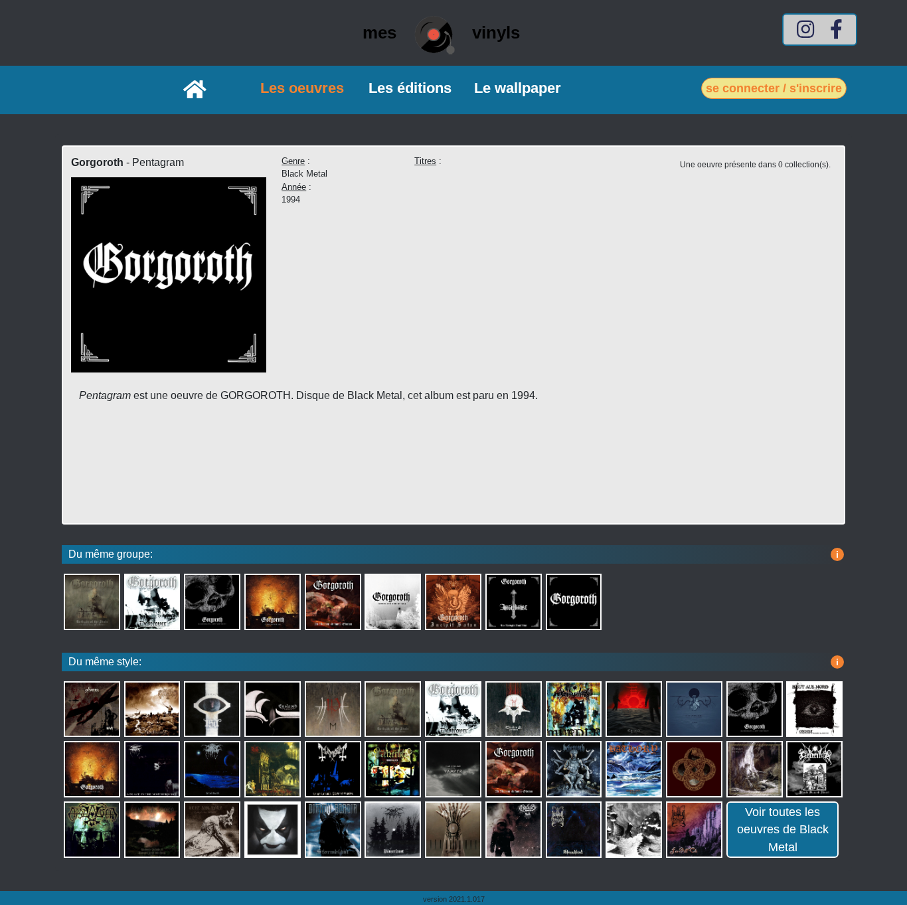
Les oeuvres (302, 88)
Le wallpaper (517, 88)
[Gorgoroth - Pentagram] (168, 270)
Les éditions (410, 88)
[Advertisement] (344, 475)
